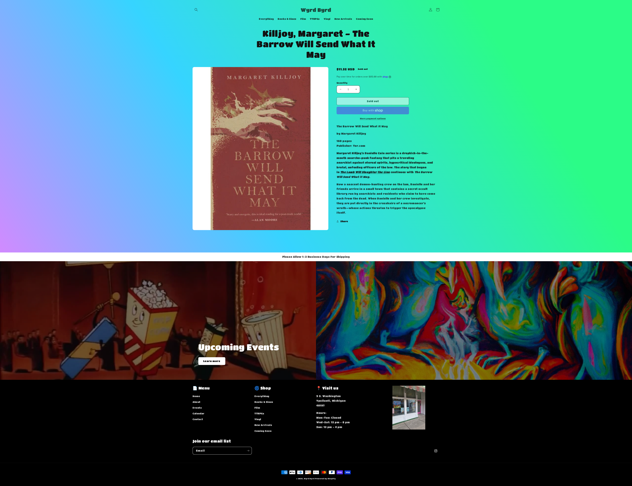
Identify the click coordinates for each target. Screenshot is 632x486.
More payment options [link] (373, 118)
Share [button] (344, 221)
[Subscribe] (248, 451)
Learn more (211, 361)
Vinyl (257, 419)
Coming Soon (263, 431)
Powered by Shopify (325, 479)
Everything (261, 396)
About (196, 402)
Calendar (198, 413)
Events (197, 407)
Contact (198, 419)
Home (196, 396)
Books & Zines (263, 402)
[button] (196, 9)
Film (257, 407)
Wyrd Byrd (309, 479)
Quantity (342, 83)
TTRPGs (259, 413)
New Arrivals (263, 425)
